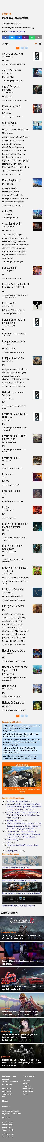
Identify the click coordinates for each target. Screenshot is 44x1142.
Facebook (26, 1081)
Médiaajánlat (7, 1091)
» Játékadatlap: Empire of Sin (11, 314)
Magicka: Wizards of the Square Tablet (14, 668)
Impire (5, 507)
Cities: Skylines (10, 122)
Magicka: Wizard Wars (13, 650)
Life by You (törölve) (13, 606)
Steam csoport (27, 1089)
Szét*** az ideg (12, 840)
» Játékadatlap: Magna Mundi (11, 697)
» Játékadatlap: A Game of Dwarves (13, 64)
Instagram (26, 1086)
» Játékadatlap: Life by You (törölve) (13, 645)
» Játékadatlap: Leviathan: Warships (13, 600)
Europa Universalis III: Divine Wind (13, 321)
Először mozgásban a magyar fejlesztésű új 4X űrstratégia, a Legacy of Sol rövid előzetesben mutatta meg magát (21, 742)
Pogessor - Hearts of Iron (11, 1114)
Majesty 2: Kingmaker (13, 702)
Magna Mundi (9, 686)
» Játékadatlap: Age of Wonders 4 (12, 81)
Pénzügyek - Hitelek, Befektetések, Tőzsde (22, 845)
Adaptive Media (8, 1130)
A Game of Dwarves (12, 53)
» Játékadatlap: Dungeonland (11, 278)
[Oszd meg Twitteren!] (12, 37)
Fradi (8, 842)
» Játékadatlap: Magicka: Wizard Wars (14, 661)
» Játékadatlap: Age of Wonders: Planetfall (15, 100)
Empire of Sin (9, 303)
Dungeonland (9, 267)
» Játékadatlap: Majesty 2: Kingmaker (13, 710)
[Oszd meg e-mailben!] (38, 37)
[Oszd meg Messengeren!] (18, 37)
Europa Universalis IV (13, 341)
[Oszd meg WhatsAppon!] (32, 37)
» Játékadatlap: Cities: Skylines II (12, 205)
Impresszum (6, 1089)
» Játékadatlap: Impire (9, 518)
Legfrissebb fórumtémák (13, 797)
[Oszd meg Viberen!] (25, 37)
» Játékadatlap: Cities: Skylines (11, 174)
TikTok (24, 1094)
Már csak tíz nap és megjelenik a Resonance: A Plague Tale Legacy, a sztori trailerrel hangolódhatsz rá (21, 728)
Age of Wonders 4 (11, 70)
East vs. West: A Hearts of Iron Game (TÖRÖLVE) (15, 285)
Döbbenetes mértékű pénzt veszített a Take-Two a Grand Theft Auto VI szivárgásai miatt (20, 757)
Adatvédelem (7, 1094)
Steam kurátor (27, 1091)
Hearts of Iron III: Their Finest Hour (14, 437)
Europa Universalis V (13, 358)
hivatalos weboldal (16, 31)
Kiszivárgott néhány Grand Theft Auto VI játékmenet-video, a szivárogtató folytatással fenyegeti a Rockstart (20, 750)
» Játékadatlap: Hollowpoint (11, 485)
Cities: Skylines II (11, 180)
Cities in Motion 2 (11, 106)
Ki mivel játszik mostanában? (17, 801)
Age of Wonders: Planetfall (10, 87)
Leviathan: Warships (13, 589)
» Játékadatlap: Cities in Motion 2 (12, 117)
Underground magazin (10, 1111)
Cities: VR (7, 211)
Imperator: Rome (11, 490)
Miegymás (6, 1118)
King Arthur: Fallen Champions (12, 547)
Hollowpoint (8, 474)
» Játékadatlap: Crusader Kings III (12, 262)
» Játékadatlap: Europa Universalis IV (13, 352)
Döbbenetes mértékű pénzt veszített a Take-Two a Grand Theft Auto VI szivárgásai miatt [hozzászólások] (23, 815)
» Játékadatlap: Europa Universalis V (13, 386)
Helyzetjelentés (12, 851)
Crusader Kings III (11, 223)
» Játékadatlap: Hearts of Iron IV (12, 468)
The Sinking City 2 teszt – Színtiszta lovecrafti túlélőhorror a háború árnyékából (20, 735)
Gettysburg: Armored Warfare (13, 393)
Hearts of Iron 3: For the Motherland (15, 415)
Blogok (5, 1101)
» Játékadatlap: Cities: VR (10, 218)
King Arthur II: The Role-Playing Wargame (15, 525)
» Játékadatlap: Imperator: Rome (12, 501)
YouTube (25, 1083)
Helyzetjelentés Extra (14, 820)
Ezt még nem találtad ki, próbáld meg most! (22, 790)
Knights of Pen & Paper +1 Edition (14, 569)
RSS (3, 1097)
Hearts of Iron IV (11, 458)
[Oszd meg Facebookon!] (5, 37)
